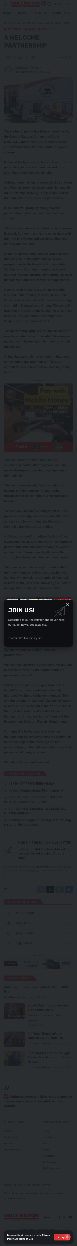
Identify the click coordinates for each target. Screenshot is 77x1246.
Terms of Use (26, 1239)
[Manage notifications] (67, 1237)
